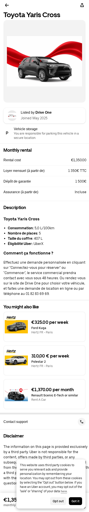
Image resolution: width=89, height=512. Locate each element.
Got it (75, 501)
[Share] (82, 5)
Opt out (58, 501)
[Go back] (7, 5)
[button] (46, 160)
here (64, 491)
